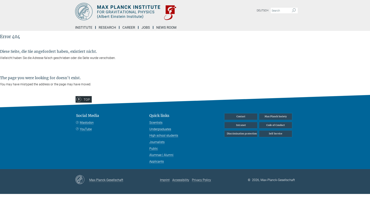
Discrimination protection (242, 133)
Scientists (155, 122)
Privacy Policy (201, 180)
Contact (240, 116)
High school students (163, 135)
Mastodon (87, 122)
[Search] (294, 10)
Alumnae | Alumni (161, 155)
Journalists (157, 142)
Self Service (275, 133)
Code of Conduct (275, 125)
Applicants (156, 161)
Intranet (241, 125)
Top (87, 99)
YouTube (86, 129)
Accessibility (180, 180)
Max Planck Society (276, 116)
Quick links (159, 115)
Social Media (87, 115)
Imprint (165, 180)
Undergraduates (160, 129)
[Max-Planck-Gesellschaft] (82, 180)
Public (153, 148)
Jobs (145, 27)
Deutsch (262, 10)
